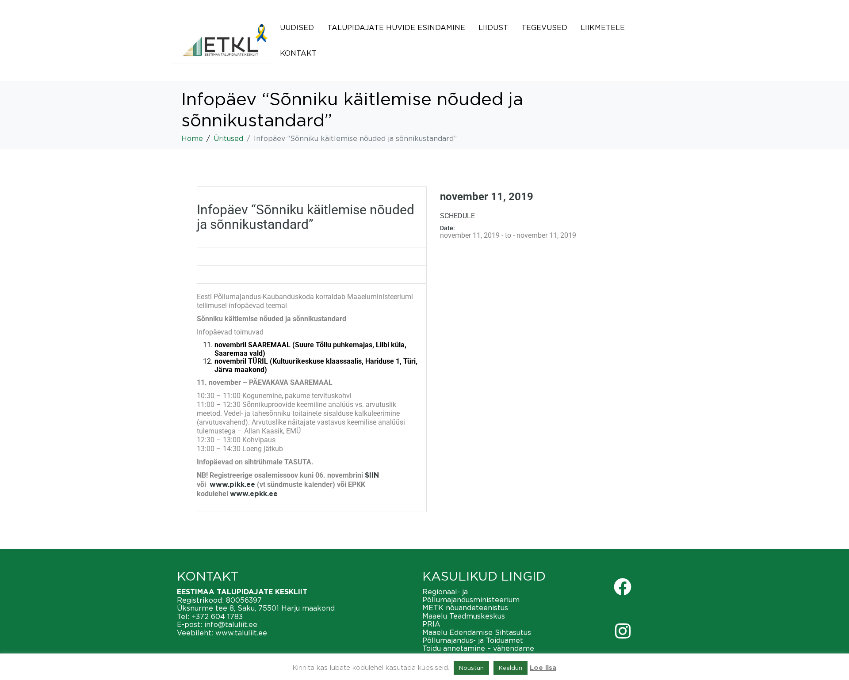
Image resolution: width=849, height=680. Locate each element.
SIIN (372, 475)
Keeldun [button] (510, 668)
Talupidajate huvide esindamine (396, 27)
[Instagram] (622, 631)
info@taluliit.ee (230, 624)
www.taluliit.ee (241, 633)
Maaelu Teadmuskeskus (463, 616)
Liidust (493, 27)
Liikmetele (603, 27)
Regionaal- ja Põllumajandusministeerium (471, 596)
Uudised (297, 27)
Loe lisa (543, 668)
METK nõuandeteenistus (465, 608)
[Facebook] (622, 586)
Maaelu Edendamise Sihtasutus (476, 632)
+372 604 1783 (217, 616)
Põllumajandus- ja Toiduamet (472, 640)
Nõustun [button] (471, 668)
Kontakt (298, 53)
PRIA (431, 624)
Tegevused (544, 27)
